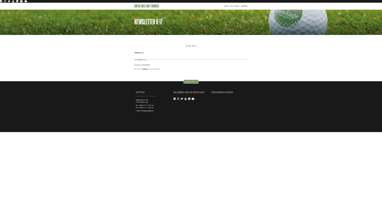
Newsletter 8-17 (139, 52)
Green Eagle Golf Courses (147, 6)
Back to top (190, 81)
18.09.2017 (191, 46)
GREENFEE (244, 6)
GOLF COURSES (234, 6)
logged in (145, 69)
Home (226, 6)
